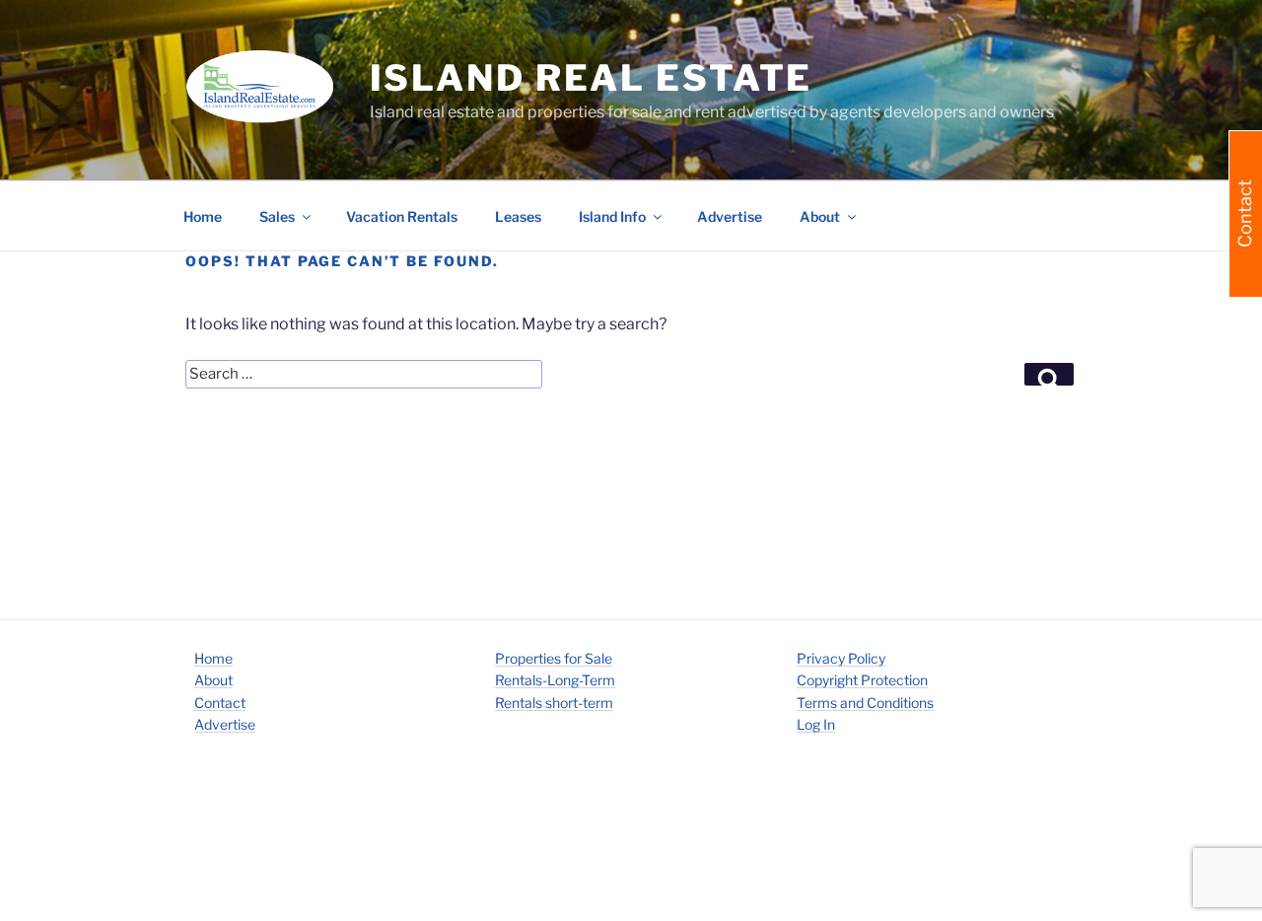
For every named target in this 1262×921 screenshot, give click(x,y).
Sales (277, 216)
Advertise (729, 216)
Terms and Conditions (865, 702)
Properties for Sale (553, 658)
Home (202, 216)
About (213, 680)
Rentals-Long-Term (555, 680)
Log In (816, 724)
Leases (518, 216)
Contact (219, 702)
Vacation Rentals (401, 216)
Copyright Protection (862, 680)
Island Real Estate (591, 78)
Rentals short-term (554, 702)
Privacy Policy (841, 658)
